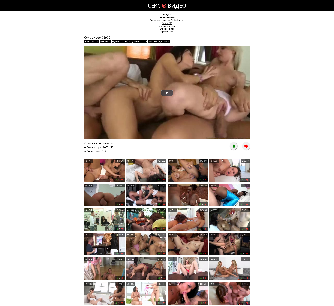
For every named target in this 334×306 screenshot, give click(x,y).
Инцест (167, 14)
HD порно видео (167, 28)
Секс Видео (167, 5)
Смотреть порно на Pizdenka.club (167, 20)
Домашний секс (167, 25)
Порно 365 (167, 23)
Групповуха (167, 31)
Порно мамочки (167, 17)
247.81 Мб (108, 147)
